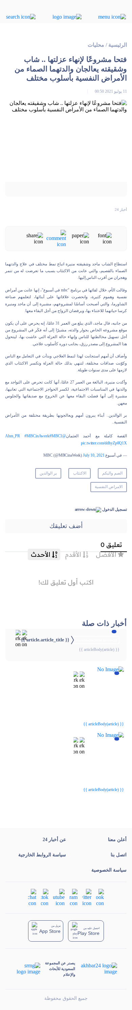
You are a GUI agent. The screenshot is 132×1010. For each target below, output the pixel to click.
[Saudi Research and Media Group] (28, 969)
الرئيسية (117, 45)
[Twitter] (86, 897)
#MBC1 (55, 436)
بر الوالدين (48, 473)
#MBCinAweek (36, 436)
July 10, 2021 (93, 455)
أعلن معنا (117, 839)
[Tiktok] (44, 897)
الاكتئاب (79, 473)
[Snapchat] (32, 897)
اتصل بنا (119, 854)
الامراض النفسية (109, 486)
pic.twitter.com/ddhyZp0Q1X (104, 443)
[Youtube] (59, 897)
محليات (96, 45)
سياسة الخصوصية (109, 870)
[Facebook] (100, 897)
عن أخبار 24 (54, 839)
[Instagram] (73, 897)
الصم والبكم (112, 473)
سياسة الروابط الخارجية (42, 854)
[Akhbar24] (96, 969)
